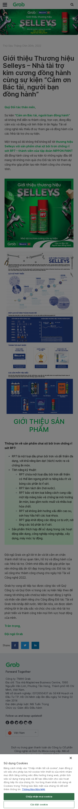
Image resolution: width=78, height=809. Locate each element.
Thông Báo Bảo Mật (33, 789)
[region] (39, 781)
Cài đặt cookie (39, 804)
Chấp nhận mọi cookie (39, 796)
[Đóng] (71, 758)
